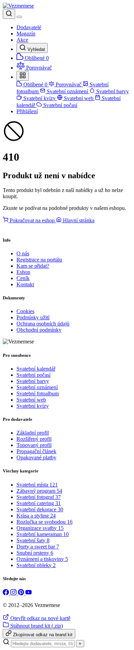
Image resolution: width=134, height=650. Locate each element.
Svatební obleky (36, 565)
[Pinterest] (21, 593)
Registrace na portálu (39, 260)
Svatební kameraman (42, 534)
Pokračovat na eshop (32, 220)
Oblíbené (34, 84)
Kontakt (25, 284)
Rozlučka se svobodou (44, 522)
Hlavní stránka (78, 220)
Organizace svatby (40, 528)
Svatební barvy (112, 91)
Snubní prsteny (34, 553)
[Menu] (19, 17)
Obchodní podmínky (39, 330)
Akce (22, 40)
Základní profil (32, 433)
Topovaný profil (34, 445)
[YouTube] (28, 593)
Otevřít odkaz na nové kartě (39, 618)
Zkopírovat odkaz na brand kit (42, 634)
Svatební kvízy (39, 98)
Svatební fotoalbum (37, 393)
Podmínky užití (32, 317)
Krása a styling (36, 516)
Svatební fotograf (38, 497)
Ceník (23, 278)
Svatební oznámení (67, 91)
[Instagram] (14, 593)
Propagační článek (36, 451)
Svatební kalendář (35, 369)
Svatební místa (37, 485)
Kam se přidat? (32, 266)
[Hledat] (9, 14)
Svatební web (79, 98)
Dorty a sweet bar (37, 547)
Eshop (23, 272)
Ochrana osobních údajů (42, 324)
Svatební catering (38, 503)
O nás (22, 253)
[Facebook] (6, 593)
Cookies (25, 311)
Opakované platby (36, 457)
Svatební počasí (59, 105)
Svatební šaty (32, 540)
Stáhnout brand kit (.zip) (36, 626)
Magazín (25, 33)
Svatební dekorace (39, 509)
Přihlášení (27, 111)
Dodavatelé (28, 27)
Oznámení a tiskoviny (42, 559)
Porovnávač (68, 84)
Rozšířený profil (34, 439)
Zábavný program (39, 491)
